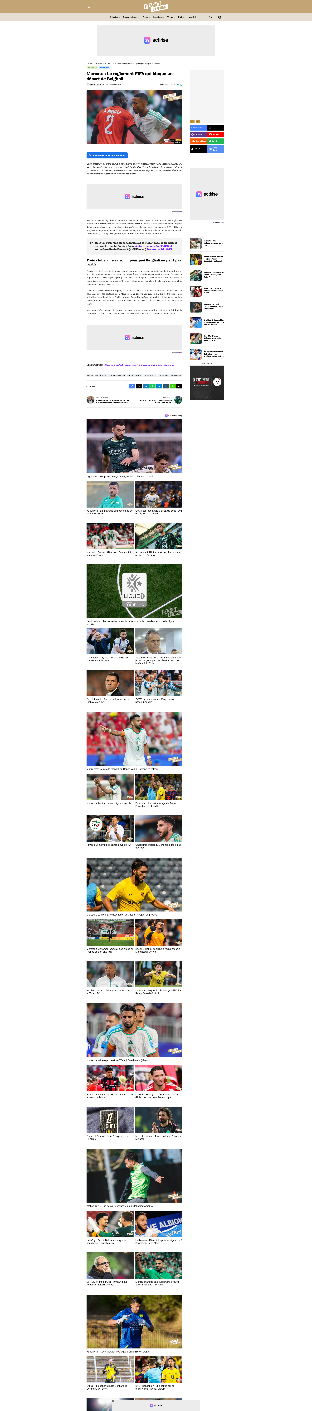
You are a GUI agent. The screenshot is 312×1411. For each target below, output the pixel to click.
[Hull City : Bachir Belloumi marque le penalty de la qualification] (196, 338)
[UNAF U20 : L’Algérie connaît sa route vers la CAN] (196, 291)
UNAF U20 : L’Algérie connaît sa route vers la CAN (213, 290)
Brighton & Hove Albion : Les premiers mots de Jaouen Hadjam (214, 322)
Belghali (90, 375)
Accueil (89, 64)
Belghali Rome (164, 375)
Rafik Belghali (176, 375)
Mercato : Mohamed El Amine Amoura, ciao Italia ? (214, 274)
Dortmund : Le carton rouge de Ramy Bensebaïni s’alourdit (213, 259)
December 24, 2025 (159, 249)
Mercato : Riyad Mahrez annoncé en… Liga (213, 243)
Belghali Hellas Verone (117, 375)
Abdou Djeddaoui (97, 85)
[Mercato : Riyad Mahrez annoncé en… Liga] (196, 243)
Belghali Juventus (150, 375)
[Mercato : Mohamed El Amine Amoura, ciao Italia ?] (196, 275)
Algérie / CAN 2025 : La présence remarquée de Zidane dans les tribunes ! (139, 365)
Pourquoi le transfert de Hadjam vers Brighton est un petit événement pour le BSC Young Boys (214, 354)
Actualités (98, 64)
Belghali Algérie (101, 375)
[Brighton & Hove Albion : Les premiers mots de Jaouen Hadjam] (196, 322)
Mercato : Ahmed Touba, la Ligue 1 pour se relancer (213, 306)
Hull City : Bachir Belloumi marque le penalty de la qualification (212, 338)
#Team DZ (108, 64)
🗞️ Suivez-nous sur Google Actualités (107, 155)
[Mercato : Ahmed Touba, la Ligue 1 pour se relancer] (196, 307)
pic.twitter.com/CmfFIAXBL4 (153, 246)
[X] (215, 128)
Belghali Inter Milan (134, 375)
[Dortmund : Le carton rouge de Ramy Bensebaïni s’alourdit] (196, 259)
